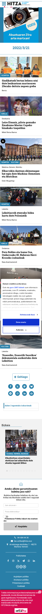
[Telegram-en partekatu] (10, 393)
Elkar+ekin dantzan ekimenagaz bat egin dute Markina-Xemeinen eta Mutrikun (21, 173)
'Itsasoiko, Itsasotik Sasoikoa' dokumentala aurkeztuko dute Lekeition (19, 357)
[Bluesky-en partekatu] (31, 386)
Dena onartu (21, 322)
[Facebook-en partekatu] (10, 386)
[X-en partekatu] (17, 386)
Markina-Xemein (8, 167)
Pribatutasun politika (21, 583)
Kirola (4, 114)
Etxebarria (6, 119)
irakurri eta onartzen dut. (21, 520)
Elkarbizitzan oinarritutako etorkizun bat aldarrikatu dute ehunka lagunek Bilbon (19, 460)
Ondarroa (5, 248)
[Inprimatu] (31, 393)
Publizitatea (21, 556)
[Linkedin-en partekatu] (24, 393)
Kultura (14, 162)
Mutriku (19, 167)
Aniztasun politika (21, 580)
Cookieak (21, 586)
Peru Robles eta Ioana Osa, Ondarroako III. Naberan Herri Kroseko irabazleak (19, 254)
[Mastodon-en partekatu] (24, 386)
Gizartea (5, 75)
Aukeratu (19, 330)
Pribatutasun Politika (13, 519)
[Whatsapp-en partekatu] (17, 393)
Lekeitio (5, 209)
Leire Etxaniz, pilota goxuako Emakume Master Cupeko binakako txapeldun (19, 125)
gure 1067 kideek (17, 287)
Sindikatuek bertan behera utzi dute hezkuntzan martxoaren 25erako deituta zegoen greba (20, 83)
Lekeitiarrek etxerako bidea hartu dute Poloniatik (18, 214)
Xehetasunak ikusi (27, 315)
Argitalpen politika (21, 576)
